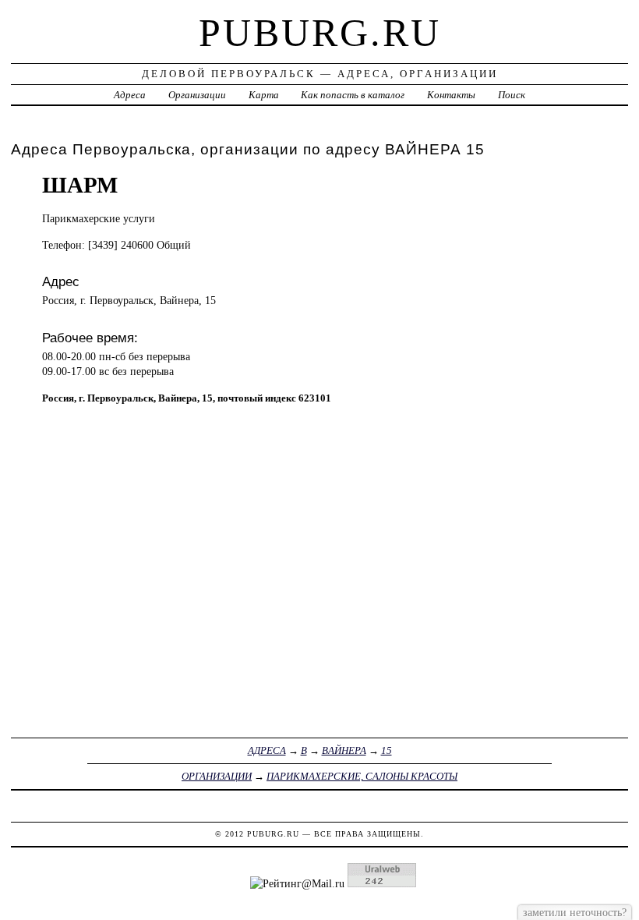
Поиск (511, 95)
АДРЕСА (267, 750)
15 (386, 750)
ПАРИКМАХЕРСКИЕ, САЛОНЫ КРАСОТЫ (362, 776)
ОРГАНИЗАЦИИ (217, 776)
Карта (264, 95)
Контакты (451, 95)
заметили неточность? (575, 912)
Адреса (130, 95)
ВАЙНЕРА (344, 750)
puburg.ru (320, 33)
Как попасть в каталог (352, 95)
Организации (197, 95)
